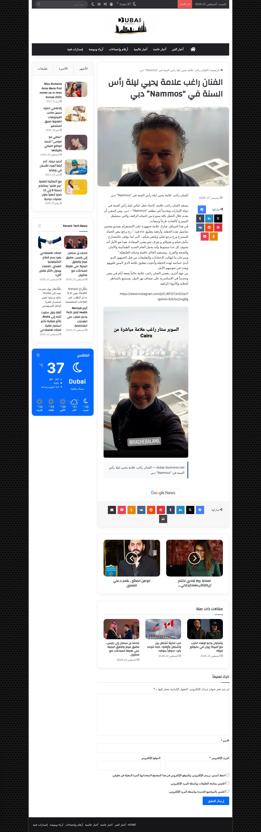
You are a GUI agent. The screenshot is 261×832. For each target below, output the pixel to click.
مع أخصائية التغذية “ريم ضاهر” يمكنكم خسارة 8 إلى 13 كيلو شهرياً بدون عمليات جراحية (50, 190)
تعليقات (43, 68)
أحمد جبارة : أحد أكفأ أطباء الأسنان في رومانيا (51, 166)
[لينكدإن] (209, 218)
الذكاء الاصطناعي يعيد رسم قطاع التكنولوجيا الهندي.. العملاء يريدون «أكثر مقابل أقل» (50, 264)
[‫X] (218, 218)
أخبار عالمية (140, 49)
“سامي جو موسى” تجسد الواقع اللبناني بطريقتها (53, 143)
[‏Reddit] (209, 227)
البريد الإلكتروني (219, 758)
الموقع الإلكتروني (151, 758)
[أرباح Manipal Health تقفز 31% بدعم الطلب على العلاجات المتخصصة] (75, 295)
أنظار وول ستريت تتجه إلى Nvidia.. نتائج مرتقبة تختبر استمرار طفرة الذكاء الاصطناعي (50, 321)
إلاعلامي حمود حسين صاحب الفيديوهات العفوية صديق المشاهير (52, 117)
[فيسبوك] (202, 209)
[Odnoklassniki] (214, 236)
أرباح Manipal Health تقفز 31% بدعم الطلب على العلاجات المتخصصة (76, 317)
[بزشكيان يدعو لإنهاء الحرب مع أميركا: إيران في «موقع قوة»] (205, 629)
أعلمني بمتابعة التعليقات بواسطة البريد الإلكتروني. (198, 783)
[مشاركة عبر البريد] (112, 510)
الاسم (225, 740)
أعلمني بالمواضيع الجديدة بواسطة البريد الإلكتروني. (197, 791)
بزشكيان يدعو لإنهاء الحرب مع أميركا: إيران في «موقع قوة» (206, 647)
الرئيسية (215, 70)
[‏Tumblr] (200, 218)
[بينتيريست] (218, 227)
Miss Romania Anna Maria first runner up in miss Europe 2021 (51, 90)
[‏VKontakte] (200, 227)
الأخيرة (63, 68)
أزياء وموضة (96, 49)
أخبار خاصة (159, 49)
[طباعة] (163, 519)
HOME (132, 824)
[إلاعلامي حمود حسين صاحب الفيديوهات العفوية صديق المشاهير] (76, 113)
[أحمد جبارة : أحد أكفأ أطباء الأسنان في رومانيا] (76, 167)
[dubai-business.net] (130, 26)
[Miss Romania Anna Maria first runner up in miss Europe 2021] (76, 89)
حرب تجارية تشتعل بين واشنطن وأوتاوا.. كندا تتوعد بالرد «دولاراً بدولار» (164, 647)
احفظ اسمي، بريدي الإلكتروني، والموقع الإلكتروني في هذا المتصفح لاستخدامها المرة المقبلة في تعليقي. (169, 775)
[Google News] (163, 492)
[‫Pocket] (205, 236)
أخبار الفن (178, 49)
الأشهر (83, 68)
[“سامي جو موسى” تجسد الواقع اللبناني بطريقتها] (76, 142)
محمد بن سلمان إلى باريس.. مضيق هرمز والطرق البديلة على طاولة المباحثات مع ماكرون (122, 648)
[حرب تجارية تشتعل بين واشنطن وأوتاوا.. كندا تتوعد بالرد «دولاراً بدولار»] (163, 629)
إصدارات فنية (75, 49)
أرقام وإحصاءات (118, 49)
